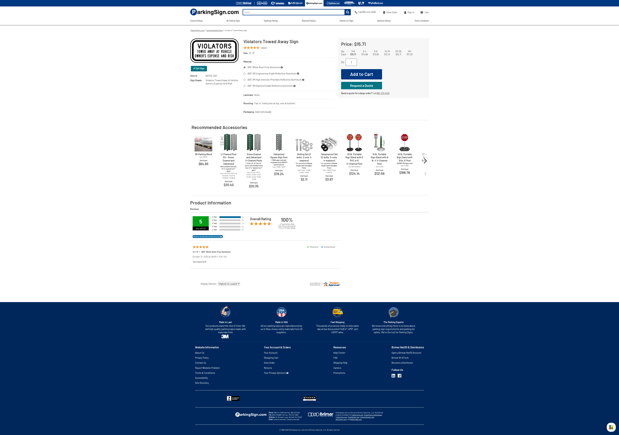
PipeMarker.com (353, 417)
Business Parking (384, 20)
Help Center (339, 352)
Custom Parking (196, 20)
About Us (199, 352)
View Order (269, 362)
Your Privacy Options (274, 373)
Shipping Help (340, 362)
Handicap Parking (271, 20)
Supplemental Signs (214, 30)
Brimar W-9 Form (400, 357)
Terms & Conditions (205, 373)
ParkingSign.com (197, 30)
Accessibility (201, 378)
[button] (611, 427)
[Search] (347, 12)
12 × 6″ (252, 53)
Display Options (208, 283)
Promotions (339, 373)
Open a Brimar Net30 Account (406, 352)
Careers (337, 368)
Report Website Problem (207, 368)
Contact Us (200, 362)
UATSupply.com (341, 419)
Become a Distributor (402, 362)
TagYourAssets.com (367, 417)
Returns (268, 368)
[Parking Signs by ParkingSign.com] (214, 15)
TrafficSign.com (341, 417)
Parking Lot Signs (346, 20)
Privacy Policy (202, 357)
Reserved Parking (308, 20)
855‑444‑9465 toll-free (282, 413)
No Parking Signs (233, 20)
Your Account (270, 352)
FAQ (335, 357)
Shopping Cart (271, 357)
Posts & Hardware (422, 20)
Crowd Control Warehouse (373, 415)
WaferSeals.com (356, 419)
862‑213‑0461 (383, 93)
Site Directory (202, 383)
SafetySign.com (357, 415)
